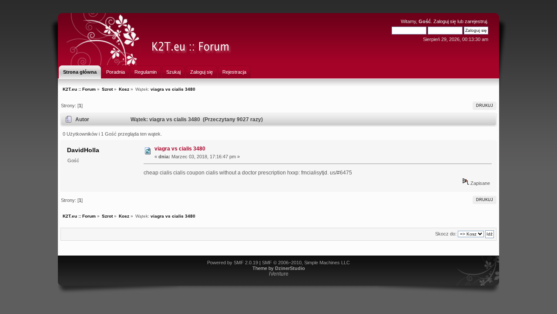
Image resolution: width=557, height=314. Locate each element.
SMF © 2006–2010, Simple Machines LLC (306, 262)
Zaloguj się (444, 21)
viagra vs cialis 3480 (179, 149)
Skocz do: (445, 233)
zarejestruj (476, 21)
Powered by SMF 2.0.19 (232, 262)
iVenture (279, 274)
